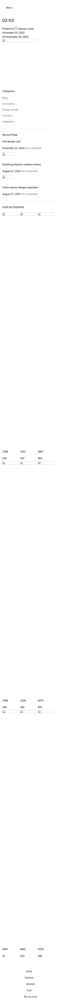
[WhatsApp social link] (33, 2)
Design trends (10, 109)
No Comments (33, 148)
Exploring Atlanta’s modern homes (21, 164)
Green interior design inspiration (20, 187)
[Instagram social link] (28, 2)
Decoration (8, 103)
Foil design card (11, 141)
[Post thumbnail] (8, 157)
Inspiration (8, 121)
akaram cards (26, 28)
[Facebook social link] (24, 2)
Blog (5, 98)
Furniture (7, 115)
